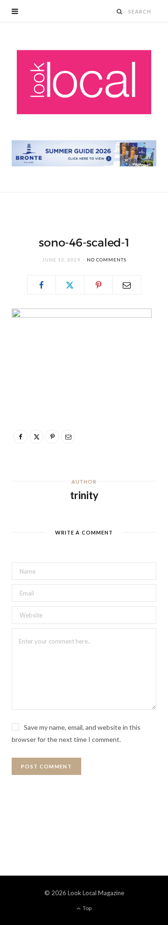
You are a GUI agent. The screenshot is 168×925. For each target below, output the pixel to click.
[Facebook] (41, 285)
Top (86, 907)
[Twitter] (70, 285)
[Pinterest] (98, 285)
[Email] (126, 285)
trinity (84, 495)
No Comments (106, 259)
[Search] (120, 11)
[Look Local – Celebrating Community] (84, 82)
